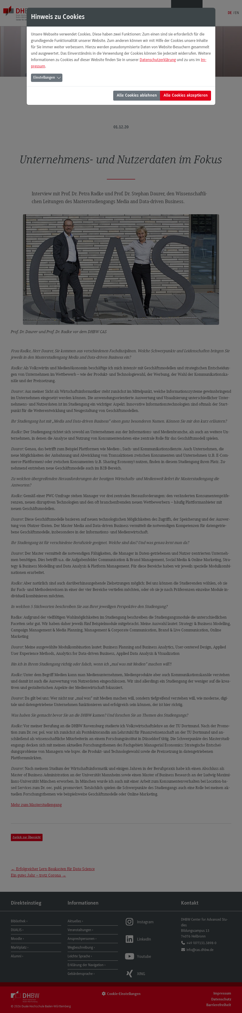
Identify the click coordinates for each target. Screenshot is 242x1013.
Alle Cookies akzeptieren (186, 96)
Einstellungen (44, 78)
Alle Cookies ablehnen (137, 96)
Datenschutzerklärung (158, 59)
